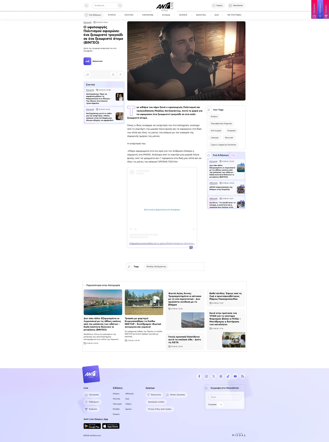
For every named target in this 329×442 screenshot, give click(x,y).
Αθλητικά (129, 394)
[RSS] (242, 376)
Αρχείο (128, 409)
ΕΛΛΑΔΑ (166, 15)
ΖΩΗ (217, 15)
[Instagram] (206, 376)
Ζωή (127, 399)
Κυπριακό (231, 131)
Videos (128, 404)
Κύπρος (214, 116)
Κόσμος (116, 414)
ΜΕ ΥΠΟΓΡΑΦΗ (234, 15)
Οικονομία (117, 404)
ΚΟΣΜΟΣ (183, 15)
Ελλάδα (116, 409)
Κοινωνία (87, 22)
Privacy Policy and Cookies (159, 409)
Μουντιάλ (229, 138)
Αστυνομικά (216, 131)
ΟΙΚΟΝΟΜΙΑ (147, 15)
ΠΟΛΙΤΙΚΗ (129, 15)
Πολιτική (116, 399)
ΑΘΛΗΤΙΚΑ (201, 15)
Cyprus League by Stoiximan (223, 145)
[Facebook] (199, 376)
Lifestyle (214, 138)
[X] (214, 376)
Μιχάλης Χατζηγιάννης (156, 267)
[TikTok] (228, 376)
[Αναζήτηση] (119, 5)
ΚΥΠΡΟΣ (112, 15)
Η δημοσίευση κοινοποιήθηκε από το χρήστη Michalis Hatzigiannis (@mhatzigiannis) (163, 243)
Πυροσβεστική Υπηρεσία (221, 124)
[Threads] (221, 376)
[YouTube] (235, 376)
